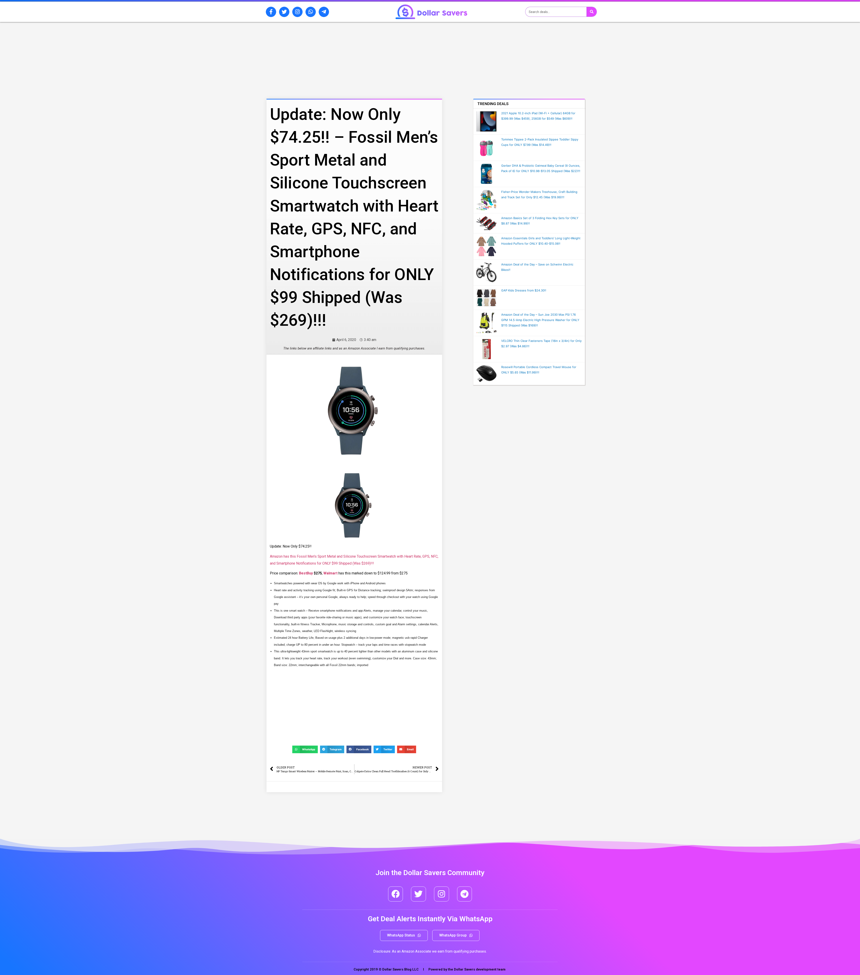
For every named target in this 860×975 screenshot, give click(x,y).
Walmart (330, 573)
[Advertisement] (344, 45)
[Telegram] (464, 894)
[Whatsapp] (310, 12)
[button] (404, 935)
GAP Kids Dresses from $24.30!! (523, 290)
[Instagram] (297, 12)
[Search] (592, 12)
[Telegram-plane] (324, 12)
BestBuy (306, 573)
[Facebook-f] (271, 12)
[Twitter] (284, 12)
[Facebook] (395, 894)
